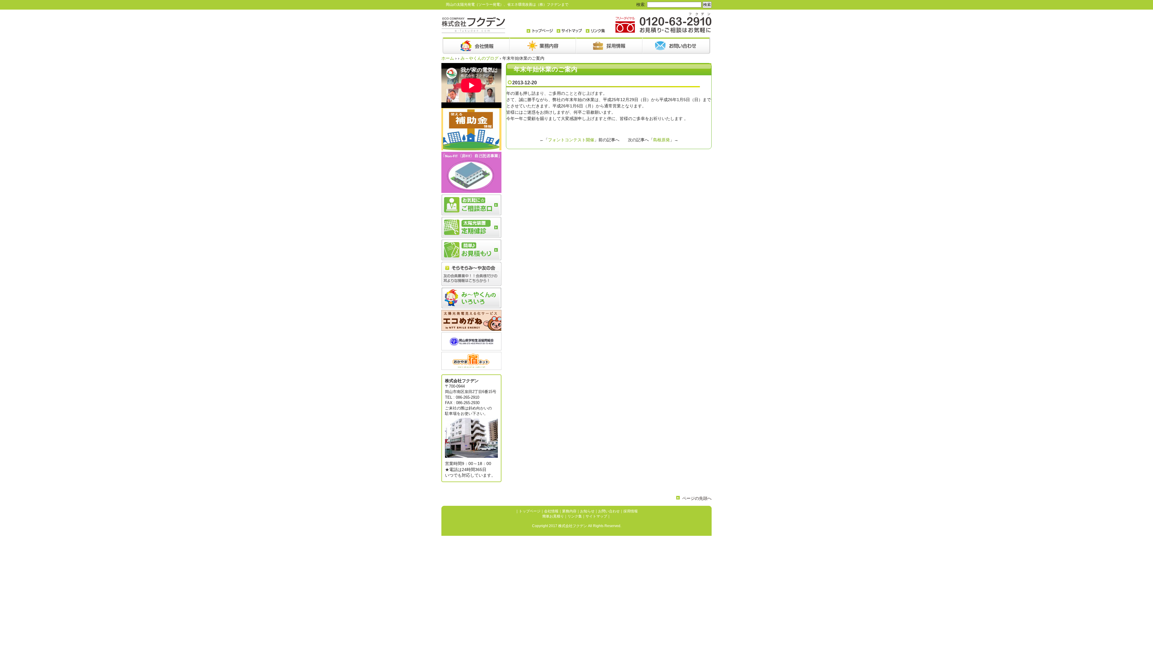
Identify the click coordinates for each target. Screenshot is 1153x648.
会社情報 (551, 511)
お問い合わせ (609, 511)
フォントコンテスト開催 (571, 139)
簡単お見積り (553, 516)
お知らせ (587, 511)
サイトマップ (596, 516)
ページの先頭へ (697, 498)
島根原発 (661, 139)
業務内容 (569, 511)
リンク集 (574, 516)
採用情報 (630, 511)
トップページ (529, 511)
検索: (641, 4)
